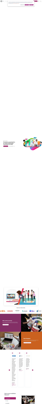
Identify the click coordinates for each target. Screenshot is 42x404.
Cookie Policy (14, 3)
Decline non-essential (31, 4)
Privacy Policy (17, 3)
